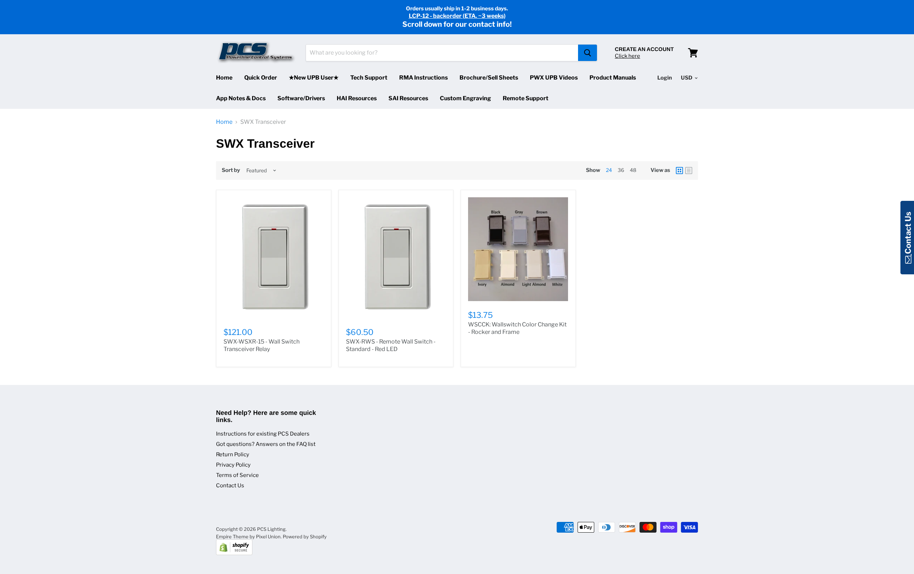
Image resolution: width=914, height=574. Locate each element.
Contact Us (230, 485)
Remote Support (525, 98)
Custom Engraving (465, 98)
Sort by (231, 170)
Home (224, 77)
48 (633, 170)
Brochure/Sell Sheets (488, 77)
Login (664, 78)
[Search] (587, 53)
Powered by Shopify (305, 536)
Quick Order (260, 77)
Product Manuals (612, 77)
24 (609, 170)
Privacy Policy (233, 465)
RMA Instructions (423, 77)
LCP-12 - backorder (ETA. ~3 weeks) (457, 15)
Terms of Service (237, 475)
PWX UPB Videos (554, 77)
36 (621, 170)
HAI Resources (357, 98)
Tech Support (368, 77)
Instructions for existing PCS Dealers (263, 434)
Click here (627, 56)
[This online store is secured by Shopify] (234, 553)
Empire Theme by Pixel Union (248, 536)
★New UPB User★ (313, 77)
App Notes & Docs (241, 98)
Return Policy (232, 454)
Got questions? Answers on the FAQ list (266, 444)
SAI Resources (408, 98)
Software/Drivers (301, 98)
